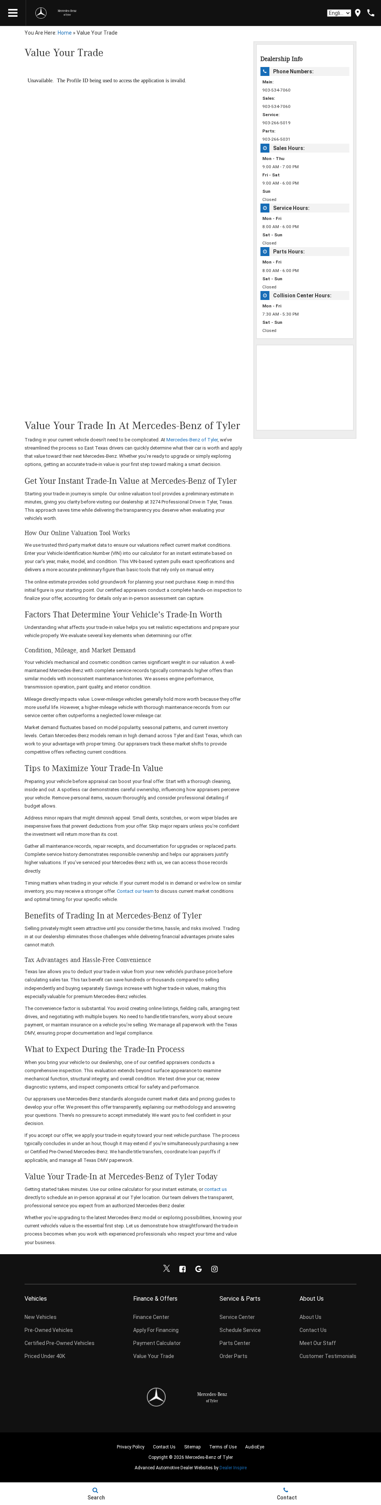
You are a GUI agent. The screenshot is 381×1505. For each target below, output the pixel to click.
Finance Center (151, 1317)
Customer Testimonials (328, 1356)
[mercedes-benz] (41, 13)
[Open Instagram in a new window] (214, 1269)
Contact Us (313, 1330)
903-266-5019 (276, 122)
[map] (357, 12)
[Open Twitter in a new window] (166, 1269)
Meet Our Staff (318, 1343)
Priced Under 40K (45, 1356)
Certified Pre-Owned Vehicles (60, 1343)
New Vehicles (41, 1317)
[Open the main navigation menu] (13, 13)
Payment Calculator (157, 1343)
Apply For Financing (156, 1330)
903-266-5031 (276, 139)
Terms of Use (223, 1447)
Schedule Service (240, 1330)
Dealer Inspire (233, 1467)
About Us (310, 1317)
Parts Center (235, 1343)
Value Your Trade (153, 1356)
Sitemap (192, 1447)
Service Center (237, 1317)
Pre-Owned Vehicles (49, 1330)
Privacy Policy (130, 1447)
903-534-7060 (276, 90)
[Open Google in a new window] (198, 1269)
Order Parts (233, 1356)
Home (65, 33)
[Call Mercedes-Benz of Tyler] (370, 12)
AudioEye (254, 1447)
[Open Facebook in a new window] (182, 1269)
